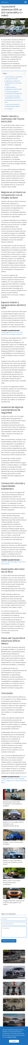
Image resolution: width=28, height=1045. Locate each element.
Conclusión (9, 109)
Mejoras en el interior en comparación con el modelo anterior (13, 83)
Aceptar (14, 1041)
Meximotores (4, 2)
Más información (11, 1037)
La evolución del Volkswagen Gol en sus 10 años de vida (13, 562)
